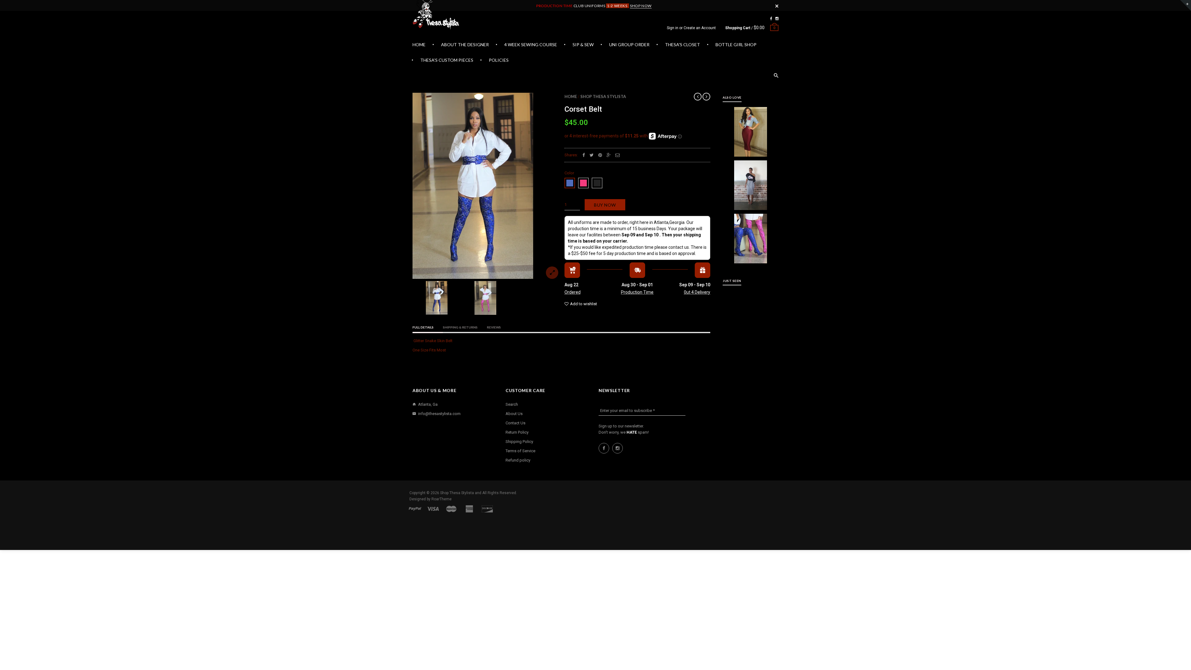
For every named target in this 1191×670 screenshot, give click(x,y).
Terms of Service (520, 451)
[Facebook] (771, 18)
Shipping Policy (519, 441)
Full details (423, 327)
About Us (514, 413)
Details (752, 150)
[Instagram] (776, 18)
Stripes (750, 183)
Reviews (494, 327)
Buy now (605, 205)
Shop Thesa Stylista (603, 96)
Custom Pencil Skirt (751, 129)
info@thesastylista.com (439, 413)
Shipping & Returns (460, 327)
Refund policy (518, 460)
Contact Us (515, 423)
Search (512, 404)
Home (570, 96)
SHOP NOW (641, 5)
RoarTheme (441, 499)
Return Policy (517, 432)
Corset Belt (583, 109)
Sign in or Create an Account (691, 28)
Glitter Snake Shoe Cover (751, 236)
